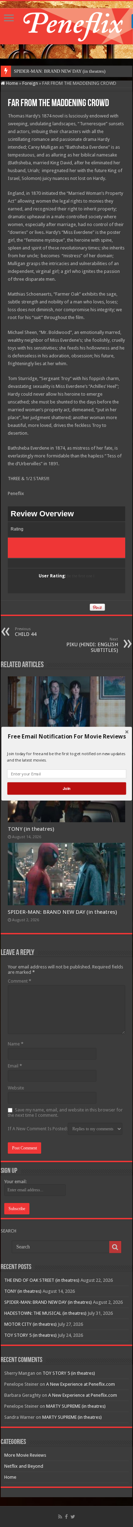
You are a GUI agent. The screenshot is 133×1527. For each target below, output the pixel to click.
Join (66, 788)
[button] (66, 736)
